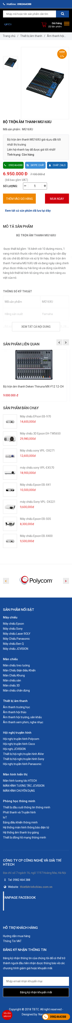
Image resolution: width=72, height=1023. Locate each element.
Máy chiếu (10, 617)
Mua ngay (57, 198)
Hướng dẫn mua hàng (16, 936)
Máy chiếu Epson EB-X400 (36, 536)
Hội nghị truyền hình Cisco (19, 744)
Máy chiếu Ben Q (13, 643)
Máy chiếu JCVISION (15, 648)
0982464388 (58, 1016)
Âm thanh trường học (16, 707)
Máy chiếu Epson (13, 623)
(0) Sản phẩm (55, 26)
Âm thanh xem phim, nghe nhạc (23, 722)
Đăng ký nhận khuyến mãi (36, 992)
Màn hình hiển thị (15, 774)
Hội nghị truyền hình (17, 732)
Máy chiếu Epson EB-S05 (35, 518)
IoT (5, 817)
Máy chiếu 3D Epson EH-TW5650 (40, 433)
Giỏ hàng (57, 23)
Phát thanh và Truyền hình (19, 812)
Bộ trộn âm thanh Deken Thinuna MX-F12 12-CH (33, 386)
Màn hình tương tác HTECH (20, 780)
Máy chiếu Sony (13, 628)
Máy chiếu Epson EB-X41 (35, 484)
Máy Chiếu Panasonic (16, 638)
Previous (59, 342)
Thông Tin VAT (12, 941)
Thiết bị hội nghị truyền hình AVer (23, 754)
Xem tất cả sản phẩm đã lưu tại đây (28, 210)
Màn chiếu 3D (11, 685)
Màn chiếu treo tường (16, 665)
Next (66, 342)
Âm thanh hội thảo (14, 712)
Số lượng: (10, 186)
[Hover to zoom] (45, 83)
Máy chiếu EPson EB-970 (35, 416)
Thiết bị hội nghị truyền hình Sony (23, 759)
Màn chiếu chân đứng (16, 690)
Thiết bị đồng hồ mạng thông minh (24, 837)
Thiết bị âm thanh (31, 36)
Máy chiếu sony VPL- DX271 (37, 450)
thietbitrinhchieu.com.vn (36, 886)
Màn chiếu (10, 659)
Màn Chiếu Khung (14, 675)
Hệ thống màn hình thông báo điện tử (26, 827)
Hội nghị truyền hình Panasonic (22, 764)
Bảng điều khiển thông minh (20, 822)
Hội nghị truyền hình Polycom (21, 738)
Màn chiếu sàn (12, 680)
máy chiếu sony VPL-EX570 (37, 467)
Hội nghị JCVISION (14, 749)
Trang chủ (9, 36)
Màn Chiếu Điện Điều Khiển (19, 670)
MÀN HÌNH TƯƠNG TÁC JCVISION (23, 785)
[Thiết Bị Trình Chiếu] (8, 24)
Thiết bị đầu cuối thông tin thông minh (26, 807)
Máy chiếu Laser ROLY (16, 633)
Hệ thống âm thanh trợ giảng (21, 832)
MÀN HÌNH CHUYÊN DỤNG (19, 790)
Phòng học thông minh (19, 801)
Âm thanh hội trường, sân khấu (22, 717)
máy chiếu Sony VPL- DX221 (37, 501)
